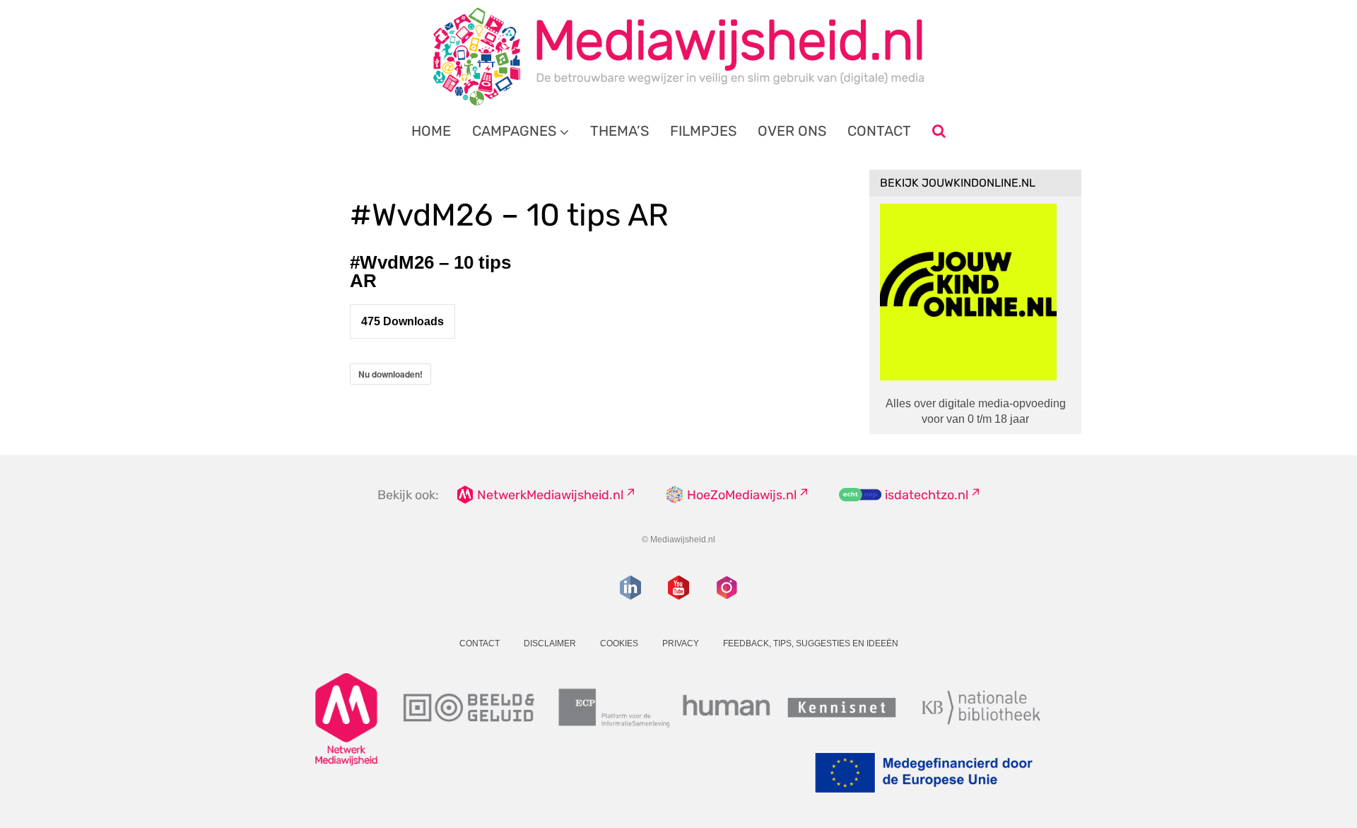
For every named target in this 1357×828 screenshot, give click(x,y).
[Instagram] (727, 588)
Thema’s (619, 130)
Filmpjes (703, 130)
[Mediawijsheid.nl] (678, 56)
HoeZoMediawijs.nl (742, 495)
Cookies (619, 643)
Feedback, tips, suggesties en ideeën (810, 643)
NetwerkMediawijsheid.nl (550, 495)
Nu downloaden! (390, 374)
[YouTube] (678, 588)
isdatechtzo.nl (926, 495)
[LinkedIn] (630, 588)
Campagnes (514, 130)
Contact (879, 130)
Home (431, 130)
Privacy (680, 643)
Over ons (792, 130)
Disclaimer (550, 643)
